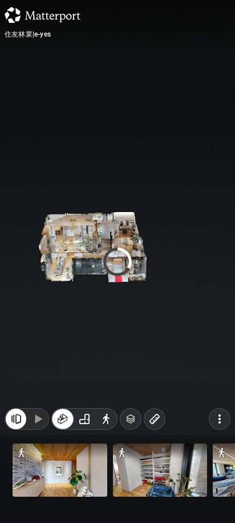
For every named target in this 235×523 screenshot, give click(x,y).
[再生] (37, 419)
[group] (84, 419)
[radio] (63, 419)
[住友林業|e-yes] (117, 261)
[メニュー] (219, 419)
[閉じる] (16, 419)
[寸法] (154, 419)
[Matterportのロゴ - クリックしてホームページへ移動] (42, 15)
